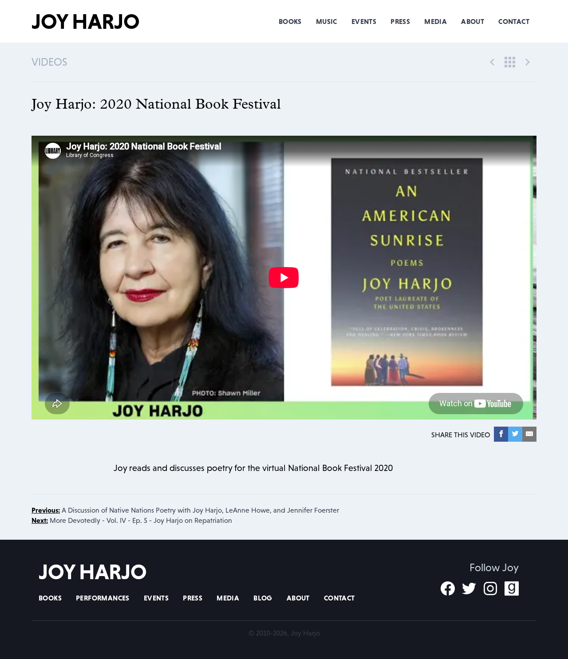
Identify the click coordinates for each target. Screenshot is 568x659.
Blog (262, 598)
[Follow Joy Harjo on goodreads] (512, 588)
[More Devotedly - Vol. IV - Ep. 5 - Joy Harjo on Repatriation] (527, 61)
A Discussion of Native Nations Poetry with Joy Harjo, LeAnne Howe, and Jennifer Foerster (185, 510)
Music (326, 21)
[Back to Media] (510, 61)
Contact (513, 21)
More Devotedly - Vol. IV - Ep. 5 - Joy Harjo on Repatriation (132, 520)
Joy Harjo (86, 21)
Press (400, 21)
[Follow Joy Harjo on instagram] (490, 588)
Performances (103, 598)
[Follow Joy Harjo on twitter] (469, 588)
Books (290, 21)
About (472, 21)
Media (435, 21)
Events (363, 21)
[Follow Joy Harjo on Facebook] (448, 588)
